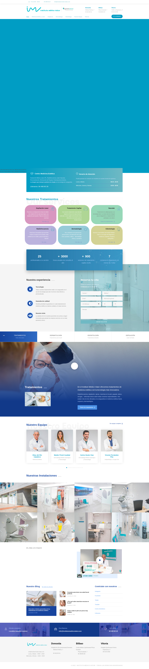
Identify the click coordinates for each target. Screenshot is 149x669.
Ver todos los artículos (47, 586)
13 (82, 467)
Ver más (44, 221)
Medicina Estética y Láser (38, 16)
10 (78, 467)
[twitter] (117, 1)
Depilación (50, 16)
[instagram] (122, 1)
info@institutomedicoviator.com (62, 1)
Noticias (87, 16)
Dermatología (59, 16)
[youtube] (35, 665)
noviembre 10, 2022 (71, 596)
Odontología (68, 16)
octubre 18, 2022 (71, 614)
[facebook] (115, 1)
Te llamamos (117, 16)
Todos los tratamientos (106, 221)
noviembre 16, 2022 (33, 612)
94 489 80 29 (113, 631)
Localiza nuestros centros (18, 631)
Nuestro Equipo (78, 16)
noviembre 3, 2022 (71, 605)
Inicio (27, 16)
